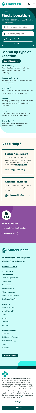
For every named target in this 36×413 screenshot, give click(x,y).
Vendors (4, 344)
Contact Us (6, 271)
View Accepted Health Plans (14, 196)
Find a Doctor (9, 233)
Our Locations (7, 285)
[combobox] (18, 27)
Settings (18, 402)
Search (16, 44)
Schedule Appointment (10, 278)
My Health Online (8, 288)
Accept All (18, 408)
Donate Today (10, 355)
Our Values (5, 325)
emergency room (21, 165)
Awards (4, 314)
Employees (5, 333)
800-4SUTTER (9, 266)
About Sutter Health (8, 307)
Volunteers (5, 348)
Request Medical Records (10, 295)
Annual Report (8, 311)
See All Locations (11, 61)
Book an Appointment (14, 170)
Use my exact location (13, 39)
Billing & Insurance (8, 292)
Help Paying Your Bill (9, 299)
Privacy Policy (16, 397)
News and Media (9, 341)
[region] (18, 391)
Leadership (5, 322)
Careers (4, 318)
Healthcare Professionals (10, 337)
